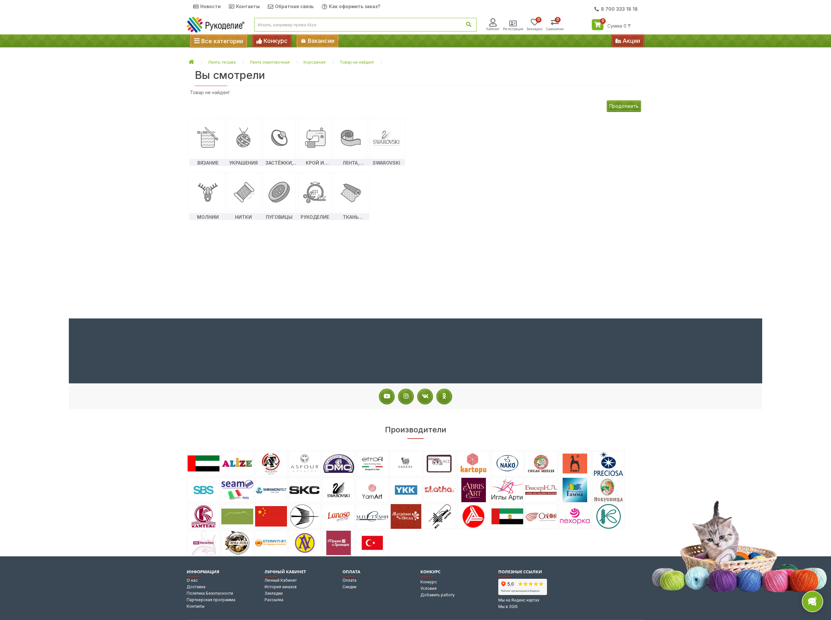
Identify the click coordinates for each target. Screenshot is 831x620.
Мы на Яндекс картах (519, 600)
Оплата (349, 580)
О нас (192, 580)
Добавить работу (437, 594)
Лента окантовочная (270, 62)
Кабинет (493, 29)
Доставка (196, 586)
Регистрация (513, 29)
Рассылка (274, 599)
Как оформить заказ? (354, 6)
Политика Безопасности (210, 593)
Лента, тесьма (222, 62)
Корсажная (315, 62)
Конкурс (428, 581)
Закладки (274, 593)
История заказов (281, 586)
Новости (210, 6)
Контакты (248, 6)
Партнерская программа (211, 599)
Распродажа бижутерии (473, 41)
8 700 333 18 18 (619, 9)
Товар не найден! (357, 62)
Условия (428, 588)
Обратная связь (294, 6)
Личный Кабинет (281, 580)
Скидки (349, 586)
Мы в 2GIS (508, 606)
